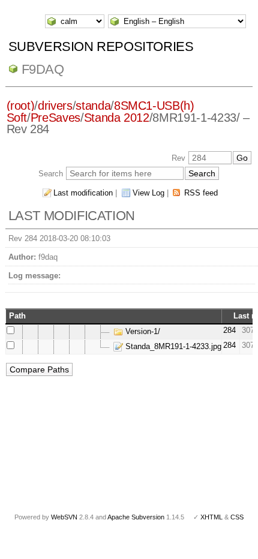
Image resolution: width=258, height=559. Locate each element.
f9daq (43, 69)
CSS (237, 517)
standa (93, 105)
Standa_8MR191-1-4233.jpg (172, 346)
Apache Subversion (135, 517)
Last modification (83, 192)
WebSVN (64, 517)
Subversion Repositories (101, 46)
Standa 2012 (116, 117)
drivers (55, 105)
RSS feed (201, 192)
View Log (148, 192)
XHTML (211, 517)
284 (229, 330)
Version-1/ (141, 331)
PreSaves (55, 117)
